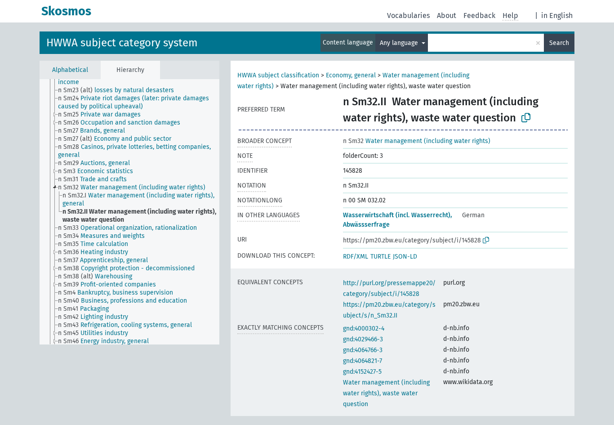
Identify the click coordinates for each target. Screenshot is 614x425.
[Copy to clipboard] (525, 118)
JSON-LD (405, 256)
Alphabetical (70, 70)
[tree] (129, 211)
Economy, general (351, 75)
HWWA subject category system (122, 42)
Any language (400, 43)
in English (557, 15)
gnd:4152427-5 (362, 372)
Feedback (479, 15)
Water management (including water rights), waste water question (386, 393)
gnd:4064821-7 (362, 361)
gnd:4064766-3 (363, 350)
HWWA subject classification (278, 75)
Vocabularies (408, 15)
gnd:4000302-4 (363, 328)
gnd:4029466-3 (363, 339)
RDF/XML (355, 256)
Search (559, 43)
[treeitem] (120, 90)
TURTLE (380, 256)
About (446, 15)
